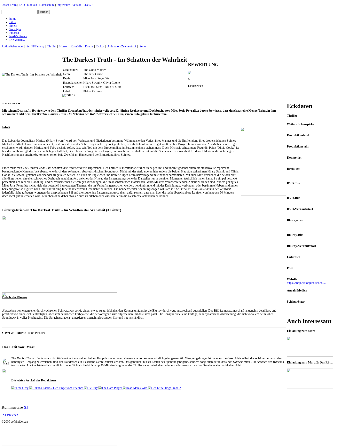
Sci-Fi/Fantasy (35, 46)
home (12, 18)
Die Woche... (17, 39)
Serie (142, 46)
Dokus (100, 46)
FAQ (22, 4)
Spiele (13, 25)
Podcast (14, 32)
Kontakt (32, 4)
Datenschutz (46, 4)
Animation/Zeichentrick (122, 46)
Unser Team (9, 4)
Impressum (63, 4)
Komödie (76, 46)
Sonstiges (15, 29)
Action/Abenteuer (13, 46)
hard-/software (18, 36)
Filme (12, 22)
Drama (89, 46)
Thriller (51, 46)
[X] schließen (10, 415)
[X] (25, 407)
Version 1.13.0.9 (82, 4)
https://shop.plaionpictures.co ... (306, 282)
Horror (63, 46)
